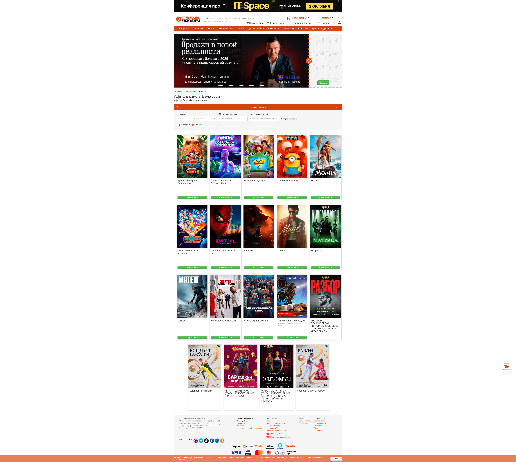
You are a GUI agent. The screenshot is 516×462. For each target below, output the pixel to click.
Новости (324, 23)
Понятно (336, 458)
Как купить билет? (273, 426)
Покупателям (324, 18)
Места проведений (259, 114)
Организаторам (299, 18)
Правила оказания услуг (276, 423)
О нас (268, 421)
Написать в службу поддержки (249, 428)
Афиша (178, 91)
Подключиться (320, 423)
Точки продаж (275, 434)
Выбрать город (276, 23)
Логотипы (317, 431)
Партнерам (303, 423)
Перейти (323, 83)
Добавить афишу (302, 23)
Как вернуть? (271, 428)
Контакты (240, 426)
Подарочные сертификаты (280, 437)
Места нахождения (228, 114)
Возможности (319, 421)
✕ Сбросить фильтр (289, 119)
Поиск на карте (257, 23)
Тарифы (317, 428)
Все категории (191, 91)
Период (182, 114)
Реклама (317, 426)
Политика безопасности (276, 431)
